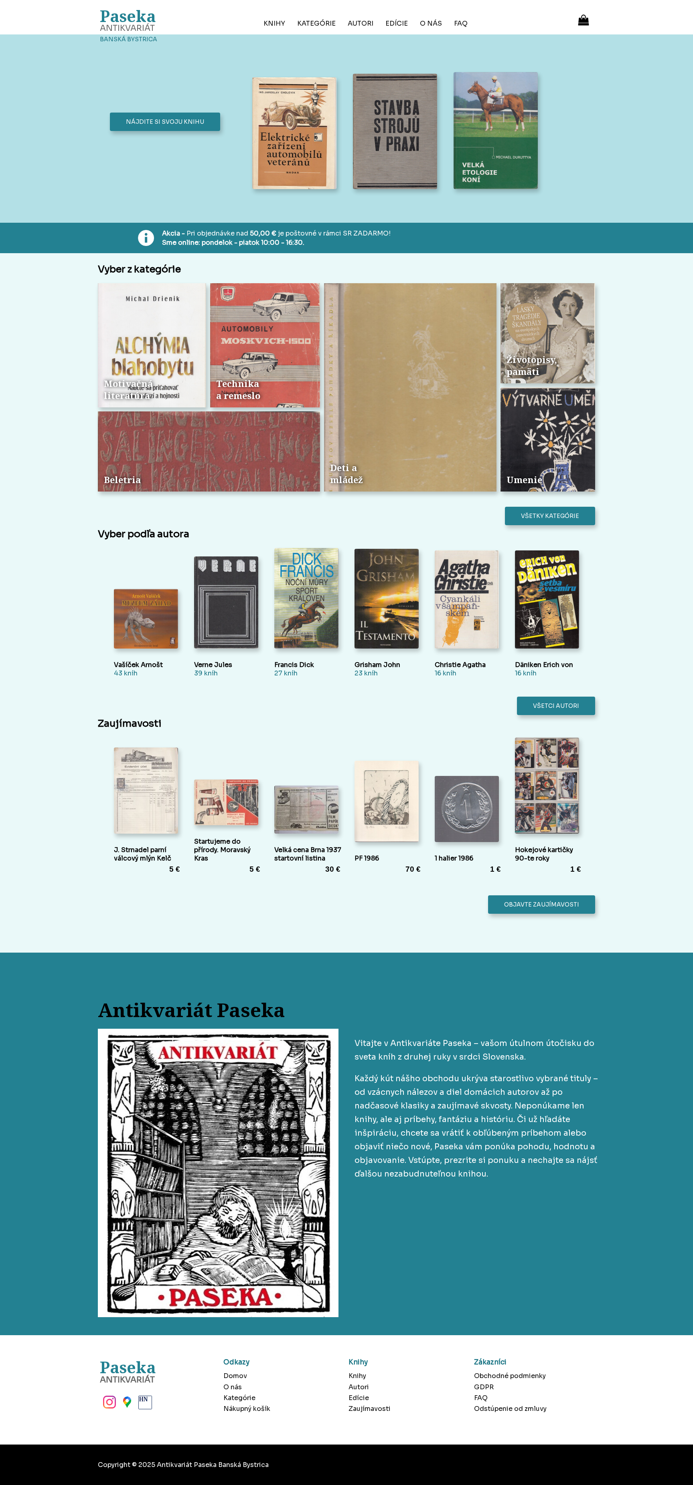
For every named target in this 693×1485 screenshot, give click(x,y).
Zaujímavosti (370, 1408)
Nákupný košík (246, 1408)
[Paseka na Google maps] (126, 1404)
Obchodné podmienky (510, 1376)
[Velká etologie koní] (498, 131)
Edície (396, 23)
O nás (431, 23)
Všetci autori (556, 705)
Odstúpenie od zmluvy (510, 1408)
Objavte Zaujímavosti (541, 904)
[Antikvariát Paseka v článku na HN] (144, 1404)
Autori (360, 23)
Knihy (274, 23)
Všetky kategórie (550, 516)
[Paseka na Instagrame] (109, 1404)
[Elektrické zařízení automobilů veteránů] (296, 133)
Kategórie (316, 23)
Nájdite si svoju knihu (165, 121)
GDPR (484, 1387)
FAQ (461, 23)
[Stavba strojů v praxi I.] (397, 132)
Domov (235, 1376)
